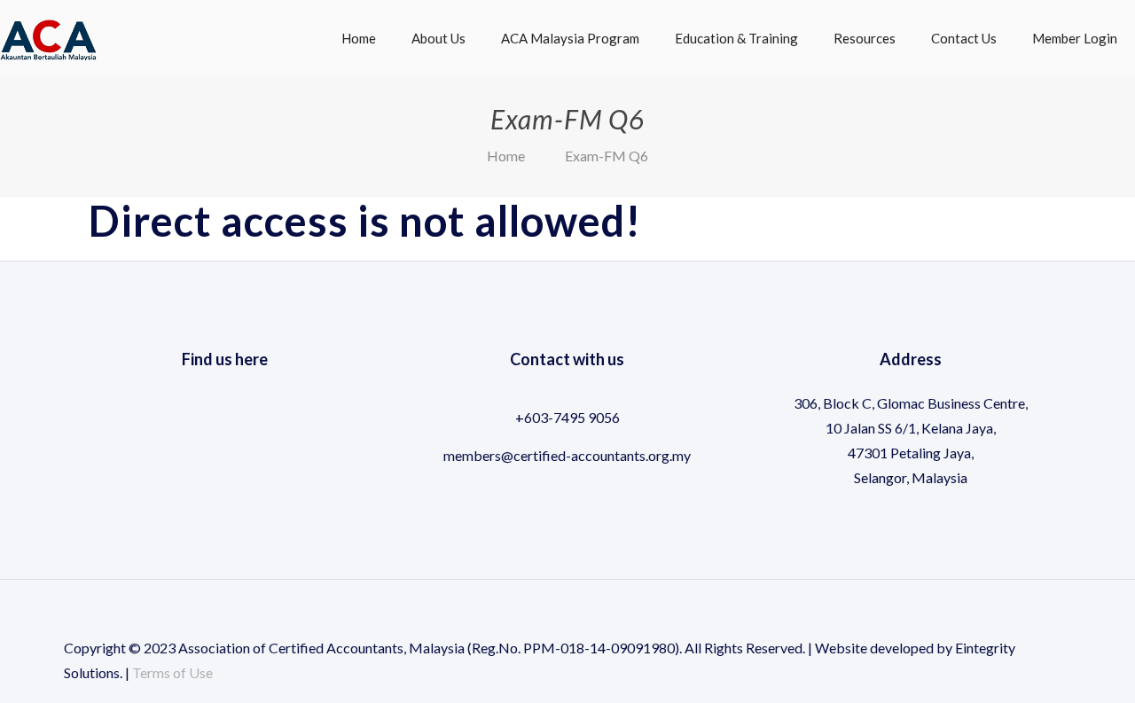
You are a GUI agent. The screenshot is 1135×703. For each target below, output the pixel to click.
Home (506, 155)
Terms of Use (172, 672)
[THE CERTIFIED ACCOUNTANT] (48, 29)
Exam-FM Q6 (606, 155)
